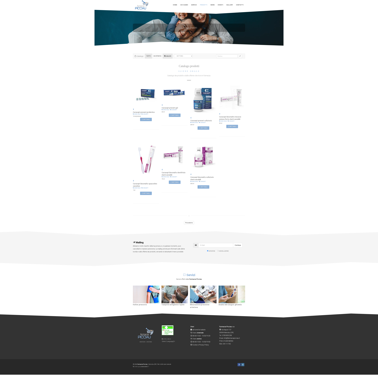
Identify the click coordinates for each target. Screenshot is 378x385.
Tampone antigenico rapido (144, 305)
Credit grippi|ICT (141, 366)
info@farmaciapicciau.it (232, 338)
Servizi (190, 275)
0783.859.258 (227, 335)
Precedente (189, 223)
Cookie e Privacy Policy (200, 345)
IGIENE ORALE (137, 114)
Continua (238, 245)
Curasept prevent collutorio (201, 121)
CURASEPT (145, 114)
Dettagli (146, 119)
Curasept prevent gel (170, 108)
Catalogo (139, 56)
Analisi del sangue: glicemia (201, 305)
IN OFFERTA (157, 56)
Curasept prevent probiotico (144, 112)
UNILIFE (168, 56)
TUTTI (148, 56)
